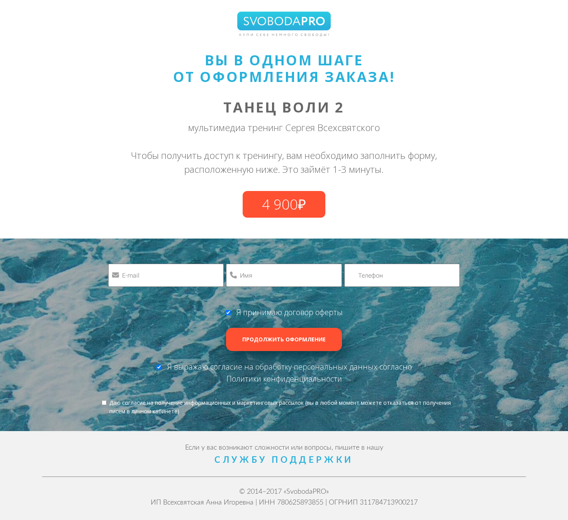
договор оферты (313, 312)
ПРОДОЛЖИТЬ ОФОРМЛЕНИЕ (284, 339)
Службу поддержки (284, 460)
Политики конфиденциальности (284, 378)
